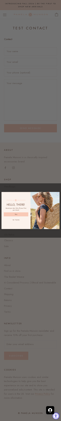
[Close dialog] (57, 194)
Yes (16, 214)
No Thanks (16, 220)
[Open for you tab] (50, 410)
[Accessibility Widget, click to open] (56, 416)
